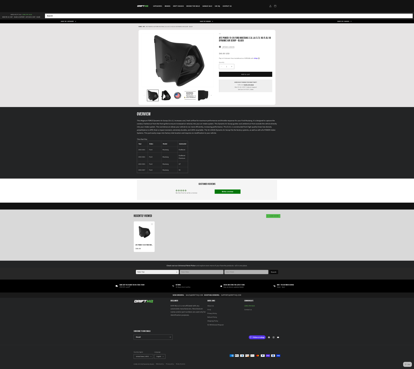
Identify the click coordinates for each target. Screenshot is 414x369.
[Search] (410, 15)
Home (140, 26)
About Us (210, 306)
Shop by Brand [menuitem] (205, 21)
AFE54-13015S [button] (228, 47)
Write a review (227, 191)
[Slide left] (144, 95)
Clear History (274, 216)
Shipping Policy (212, 321)
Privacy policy (170, 364)
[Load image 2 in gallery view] (165, 95)
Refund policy (160, 364)
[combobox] (229, 15)
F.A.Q (209, 310)
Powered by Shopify (148, 364)
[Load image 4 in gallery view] (190, 95)
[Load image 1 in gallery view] (152, 95)
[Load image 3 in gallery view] (177, 95)
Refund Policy (212, 317)
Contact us (248, 310)
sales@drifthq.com (188, 295)
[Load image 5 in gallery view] (202, 95)
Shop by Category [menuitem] (67, 21)
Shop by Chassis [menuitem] (343, 21)
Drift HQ (140, 364)
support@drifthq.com (222, 295)
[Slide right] (211, 95)
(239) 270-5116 (27, 14)
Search (273, 272)
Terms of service (180, 364)
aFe (144, 26)
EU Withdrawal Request (215, 325)
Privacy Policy (212, 313)
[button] (275, 6)
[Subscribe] (170, 337)
